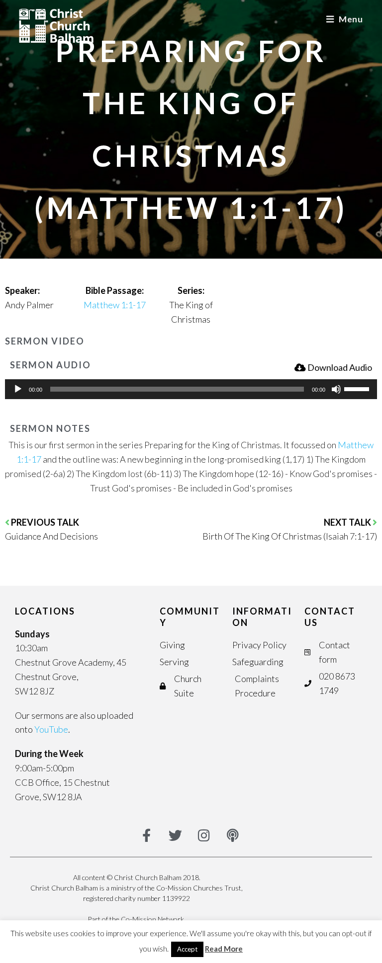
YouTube (51, 729)
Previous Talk (45, 522)
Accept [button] (187, 949)
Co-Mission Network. (153, 919)
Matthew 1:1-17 (115, 304)
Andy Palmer (29, 304)
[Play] (18, 389)
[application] (191, 389)
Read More (224, 948)
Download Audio (339, 367)
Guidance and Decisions (51, 536)
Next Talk (348, 522)
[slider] (358, 388)
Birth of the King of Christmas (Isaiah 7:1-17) (289, 536)
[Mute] (336, 389)
